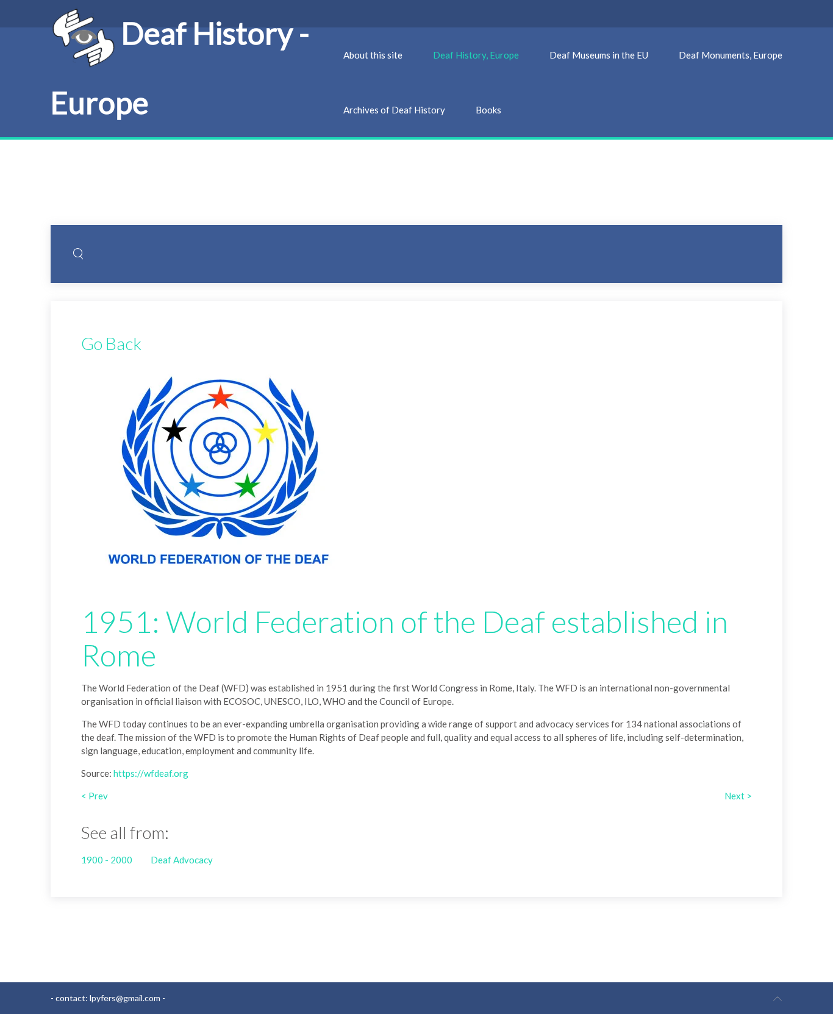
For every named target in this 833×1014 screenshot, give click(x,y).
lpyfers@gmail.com (125, 998)
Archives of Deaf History (394, 109)
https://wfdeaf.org (150, 773)
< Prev (94, 795)
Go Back (111, 343)
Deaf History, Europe (476, 54)
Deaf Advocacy (182, 859)
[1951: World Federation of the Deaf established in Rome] (218, 473)
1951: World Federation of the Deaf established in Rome (404, 638)
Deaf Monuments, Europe (730, 54)
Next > (738, 795)
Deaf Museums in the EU (598, 54)
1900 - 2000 (106, 859)
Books (488, 109)
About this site (372, 54)
